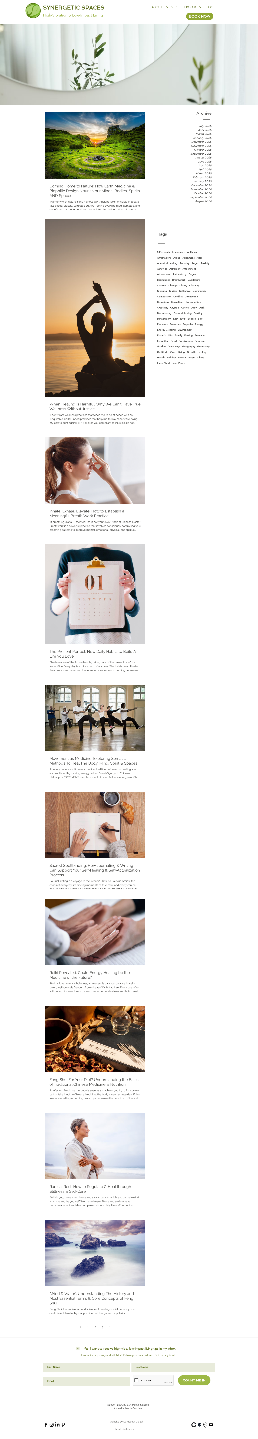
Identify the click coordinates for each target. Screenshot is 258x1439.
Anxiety (205, 263)
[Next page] (110, 1327)
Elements (162, 324)
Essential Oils (165, 335)
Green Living (177, 352)
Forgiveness (186, 341)
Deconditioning (183, 313)
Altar (199, 257)
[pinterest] (63, 1424)
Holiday (171, 357)
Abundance (178, 252)
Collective (185, 291)
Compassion (164, 296)
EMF (183, 318)
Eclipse (192, 318)
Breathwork (179, 279)
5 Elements (163, 252)
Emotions (175, 324)
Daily (194, 307)
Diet (175, 318)
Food (174, 341)
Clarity (183, 285)
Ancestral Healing (167, 263)
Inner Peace (178, 363)
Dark (201, 307)
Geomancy (203, 346)
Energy (199, 324)
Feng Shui (162, 341)
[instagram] (51, 1424)
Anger (195, 263)
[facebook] (45, 1424)
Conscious (163, 302)
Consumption (193, 302)
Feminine (200, 335)
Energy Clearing (166, 329)
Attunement (164, 274)
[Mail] (211, 1424)
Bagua (192, 274)
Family (178, 335)
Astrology (174, 268)
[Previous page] (80, 1327)
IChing (200, 357)
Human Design (186, 357)
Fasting (188, 335)
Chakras (161, 285)
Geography (188, 346)
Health (161, 357)
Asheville (162, 268)
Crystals (174, 307)
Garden (161, 346)
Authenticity (180, 274)
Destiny (198, 313)
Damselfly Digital (133, 1421)
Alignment (188, 257)
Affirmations (164, 257)
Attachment (189, 268)
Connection (191, 296)
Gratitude (162, 352)
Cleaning (194, 285)
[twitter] (57, 1424)
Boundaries (163, 279)
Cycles (185, 307)
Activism (192, 252)
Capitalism (194, 279)
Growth (191, 352)
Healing (202, 352)
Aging (176, 257)
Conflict (178, 296)
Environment (185, 329)
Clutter (173, 291)
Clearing (162, 291)
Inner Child (163, 363)
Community (199, 291)
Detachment (164, 318)
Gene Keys (174, 346)
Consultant (177, 302)
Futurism (199, 341)
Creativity (162, 307)
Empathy (188, 324)
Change (172, 285)
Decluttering (164, 313)
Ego (200, 318)
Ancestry (184, 263)
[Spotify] (199, 1424)
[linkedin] (193, 1424)
